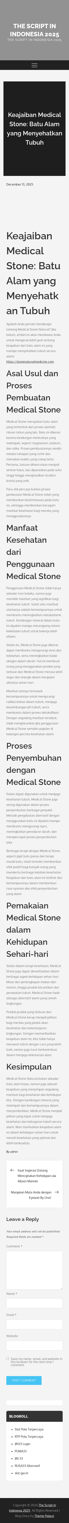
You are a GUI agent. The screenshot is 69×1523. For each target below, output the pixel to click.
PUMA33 (21, 1451)
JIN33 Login (22, 1444)
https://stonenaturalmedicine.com (30, 362)
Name (11, 1294)
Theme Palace (44, 1516)
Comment (14, 1246)
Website (12, 1336)
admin (14, 1151)
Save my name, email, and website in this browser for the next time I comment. (36, 1361)
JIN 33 (19, 1458)
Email (11, 1315)
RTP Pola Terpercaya (29, 1436)
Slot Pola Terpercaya (29, 1429)
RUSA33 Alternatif (27, 1466)
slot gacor (21, 1473)
